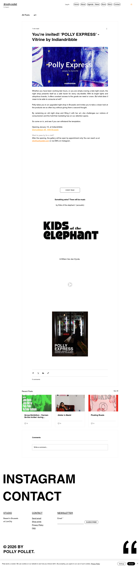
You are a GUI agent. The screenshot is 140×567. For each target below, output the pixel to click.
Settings (121, 564)
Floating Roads (97, 415)
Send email (36, 518)
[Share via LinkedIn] (43, 373)
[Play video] (70, 163)
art (35, 15)
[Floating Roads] (103, 403)
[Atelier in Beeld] (70, 403)
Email (59, 518)
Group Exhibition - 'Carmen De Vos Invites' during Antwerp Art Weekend (36, 416)
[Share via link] (48, 373)
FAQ (34, 528)
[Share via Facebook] (33, 373)
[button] (132, 4)
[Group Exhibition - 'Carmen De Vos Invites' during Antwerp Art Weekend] (37, 403)
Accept (131, 564)
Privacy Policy (37, 525)
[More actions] (106, 28)
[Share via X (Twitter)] (38, 373)
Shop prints (36, 522)
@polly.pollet (10, 4)
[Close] (137, 563)
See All (116, 391)
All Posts (26, 15)
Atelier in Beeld (64, 415)
